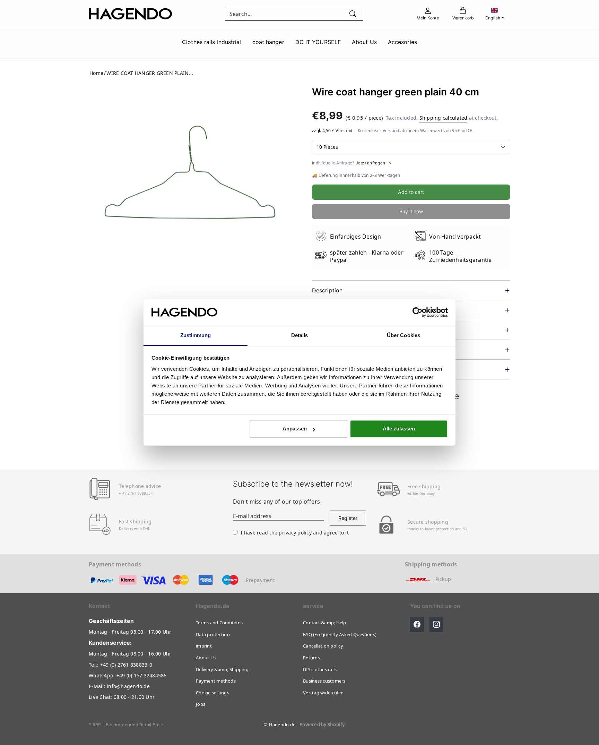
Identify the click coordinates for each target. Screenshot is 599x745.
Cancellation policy (323, 646)
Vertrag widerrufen (323, 693)
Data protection (213, 634)
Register (347, 518)
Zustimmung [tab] (195, 335)
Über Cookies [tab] (403, 335)
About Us (364, 41)
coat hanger (268, 41)
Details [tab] (299, 335)
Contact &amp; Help (324, 622)
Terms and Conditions (219, 622)
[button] (417, 624)
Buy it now (411, 211)
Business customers (324, 681)
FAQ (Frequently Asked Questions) (339, 634)
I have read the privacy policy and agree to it (295, 532)
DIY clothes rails (320, 669)
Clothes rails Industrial (211, 41)
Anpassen (295, 429)
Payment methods (216, 681)
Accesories (402, 41)
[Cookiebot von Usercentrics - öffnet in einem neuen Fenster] (417, 312)
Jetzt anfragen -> (373, 163)
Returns (311, 657)
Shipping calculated (443, 118)
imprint (204, 646)
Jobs (200, 704)
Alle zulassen (399, 429)
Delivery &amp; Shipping (222, 669)
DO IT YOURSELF (318, 41)
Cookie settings (212, 693)
